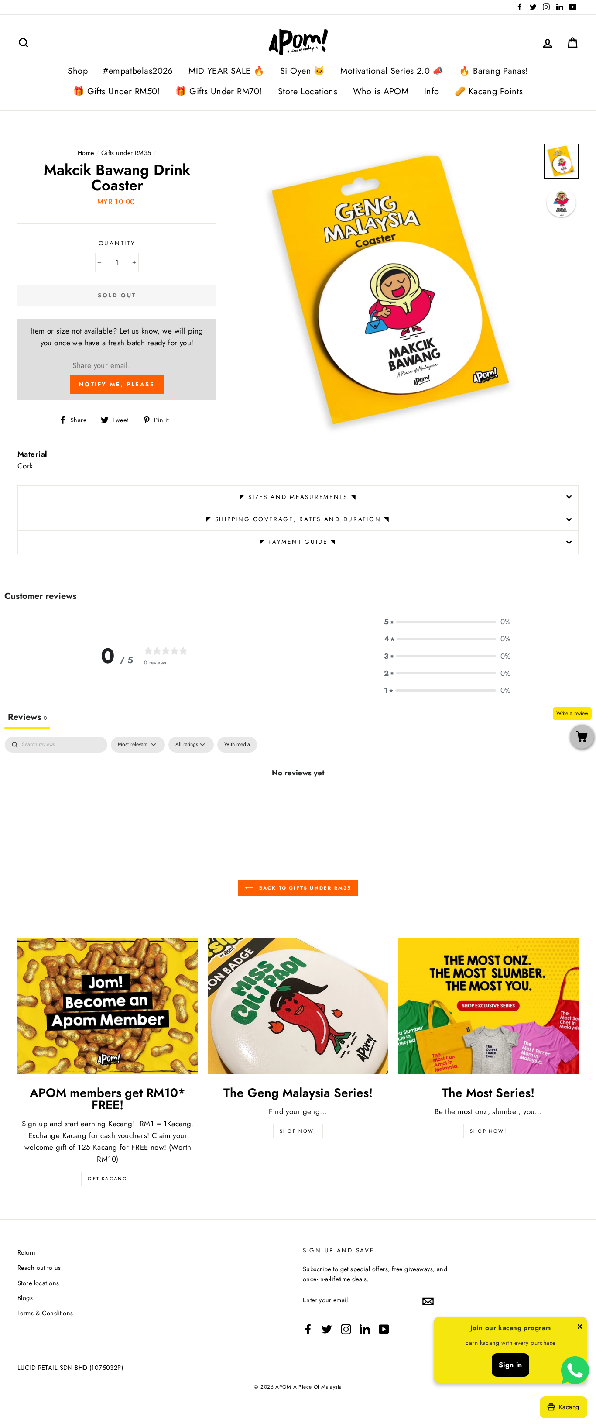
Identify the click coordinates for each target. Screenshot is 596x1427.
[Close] (580, 1328)
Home (86, 152)
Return (26, 1252)
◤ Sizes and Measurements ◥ (298, 496)
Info (431, 91)
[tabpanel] (298, 801)
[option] (391, 289)
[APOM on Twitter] (327, 1329)
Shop (78, 71)
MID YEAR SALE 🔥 (226, 71)
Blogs (25, 1297)
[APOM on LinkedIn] (365, 1329)
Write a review (572, 713)
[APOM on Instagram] (346, 1329)
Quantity (117, 243)
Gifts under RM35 (126, 152)
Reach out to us (39, 1267)
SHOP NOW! (298, 1131)
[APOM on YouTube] (384, 1329)
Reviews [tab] (27, 717)
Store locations (38, 1283)
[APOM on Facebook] (308, 1329)
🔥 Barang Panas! (493, 71)
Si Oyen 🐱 (302, 71)
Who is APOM (381, 91)
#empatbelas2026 (138, 71)
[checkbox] (237, 745)
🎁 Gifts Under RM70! (218, 91)
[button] (447, 622)
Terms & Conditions (45, 1313)
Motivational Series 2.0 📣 (392, 71)
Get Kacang (107, 1178)
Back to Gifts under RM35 (304, 887)
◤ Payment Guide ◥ (298, 541)
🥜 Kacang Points (489, 91)
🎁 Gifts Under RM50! (116, 91)
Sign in (510, 1365)
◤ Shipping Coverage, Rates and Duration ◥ (298, 519)
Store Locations (307, 91)
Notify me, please (116, 384)
